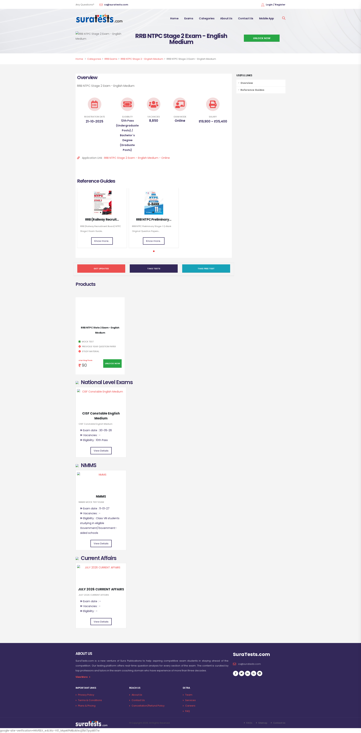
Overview (246, 83)
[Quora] (253, 673)
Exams (188, 18)
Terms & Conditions (90, 700)
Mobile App (266, 18)
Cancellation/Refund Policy (148, 705)
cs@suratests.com (116, 4)
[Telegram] (259, 673)
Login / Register (275, 4)
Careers (190, 705)
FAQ (187, 711)
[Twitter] (241, 673)
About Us (226, 18)
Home (174, 18)
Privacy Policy (86, 694)
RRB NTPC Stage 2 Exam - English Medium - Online (137, 158)
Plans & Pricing (87, 705)
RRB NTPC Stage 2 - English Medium (142, 59)
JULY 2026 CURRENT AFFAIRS (101, 589)
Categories (206, 18)
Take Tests (153, 268)
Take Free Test (206, 268)
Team (188, 694)
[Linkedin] (247, 673)
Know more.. (102, 241)
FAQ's (249, 722)
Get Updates (101, 268)
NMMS (101, 496)
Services (190, 700)
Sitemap (262, 722)
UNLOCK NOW (261, 38)
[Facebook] (235, 673)
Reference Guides (252, 90)
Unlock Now (112, 363)
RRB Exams (111, 59)
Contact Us (245, 18)
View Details (101, 450)
